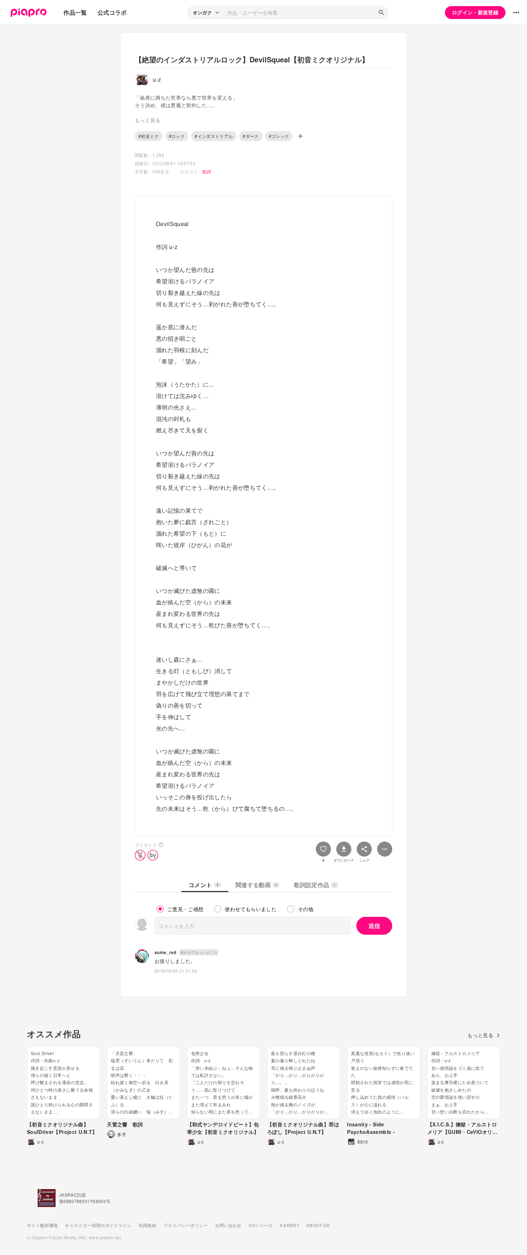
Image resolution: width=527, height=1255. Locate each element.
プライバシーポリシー (185, 1225)
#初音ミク (148, 136)
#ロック (177, 136)
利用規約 (147, 1225)
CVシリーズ (261, 1225)
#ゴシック (279, 136)
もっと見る (480, 1035)
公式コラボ (112, 12)
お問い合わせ (228, 1225)
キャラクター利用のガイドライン (98, 1225)
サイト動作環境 (42, 1225)
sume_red (165, 952)
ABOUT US (318, 1225)
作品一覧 (75, 12)
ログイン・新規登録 (475, 12)
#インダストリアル (214, 136)
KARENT (289, 1225)
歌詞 (206, 171)
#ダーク (250, 136)
